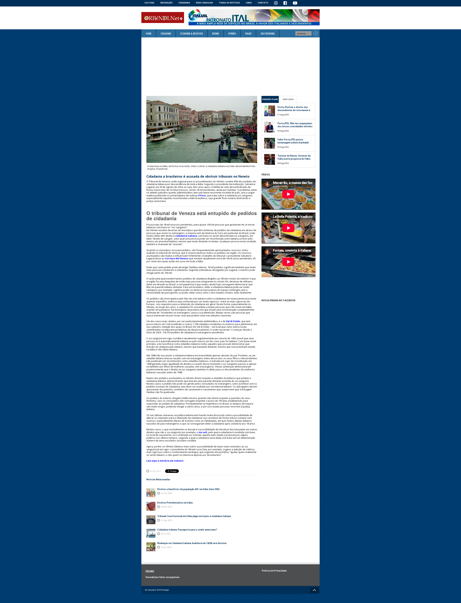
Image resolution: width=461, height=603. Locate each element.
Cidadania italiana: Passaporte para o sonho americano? (187, 529)
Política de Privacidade (274, 570)
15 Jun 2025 (166, 547)
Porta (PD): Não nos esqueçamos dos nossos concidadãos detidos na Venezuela (295, 126)
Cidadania (184, 2)
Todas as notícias (229, 2)
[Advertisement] (230, 66)
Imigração (166, 2)
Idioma (215, 33)
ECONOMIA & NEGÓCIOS (191, 33)
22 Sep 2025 (166, 520)
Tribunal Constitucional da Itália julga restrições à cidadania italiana (194, 516)
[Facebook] (285, 3)
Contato (263, 2)
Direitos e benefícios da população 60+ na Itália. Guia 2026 (188, 489)
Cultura (149, 2)
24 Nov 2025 (166, 506)
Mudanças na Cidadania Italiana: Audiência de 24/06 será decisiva (191, 543)
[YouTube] (295, 3)
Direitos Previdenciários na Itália (175, 502)
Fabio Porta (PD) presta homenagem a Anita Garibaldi (293, 141)
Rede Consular (204, 2)
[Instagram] (276, 3)
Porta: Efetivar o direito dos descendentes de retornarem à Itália (294, 110)
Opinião (232, 33)
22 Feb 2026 (166, 493)
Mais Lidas (288, 99)
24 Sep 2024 (155, 471)
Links (249, 2)
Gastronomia (268, 33)
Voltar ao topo (314, 590)
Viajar (248, 33)
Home (148, 33)
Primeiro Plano (270, 99)
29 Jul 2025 (166, 533)
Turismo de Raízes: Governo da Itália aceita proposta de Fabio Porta (294, 158)
